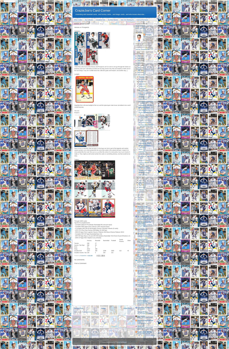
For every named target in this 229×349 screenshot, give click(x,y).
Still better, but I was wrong (146, 97)
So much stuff (141, 309)
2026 (139, 56)
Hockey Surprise (143, 90)
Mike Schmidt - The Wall (143, 333)
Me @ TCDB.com (140, 26)
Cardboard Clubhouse (144, 296)
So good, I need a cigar (145, 120)
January (141, 192)
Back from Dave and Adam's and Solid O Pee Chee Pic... (147, 126)
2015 (139, 199)
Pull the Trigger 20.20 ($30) (144, 313)
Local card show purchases (144, 208)
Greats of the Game (144, 154)
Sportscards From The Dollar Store (144, 222)
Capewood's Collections (144, 332)
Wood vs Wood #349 (142, 213)
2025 (139, 58)
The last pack (142, 88)
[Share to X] (101, 256)
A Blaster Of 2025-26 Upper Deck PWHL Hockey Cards (144, 218)
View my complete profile (143, 49)
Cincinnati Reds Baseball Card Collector (145, 265)
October (141, 81)
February (141, 189)
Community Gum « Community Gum (143, 301)
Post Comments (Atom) (88, 312)
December (142, 77)
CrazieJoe (148, 34)
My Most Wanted (113, 20)
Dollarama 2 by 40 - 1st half (146, 132)
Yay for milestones (142, 230)
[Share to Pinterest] (104, 256)
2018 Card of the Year (143, 323)
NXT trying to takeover (145, 122)
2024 (139, 60)
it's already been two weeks (144, 282)
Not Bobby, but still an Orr (146, 105)
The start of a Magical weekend (145, 146)
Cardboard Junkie (142, 270)
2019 (139, 72)
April (140, 185)
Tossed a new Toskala (145, 170)
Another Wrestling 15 (144, 134)
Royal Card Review (143, 260)
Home (103, 308)
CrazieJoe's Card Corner (92, 10)
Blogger (124, 342)
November (142, 79)
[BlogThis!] (99, 256)
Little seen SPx (143, 175)
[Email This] (97, 256)
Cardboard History (143, 245)
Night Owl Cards (142, 229)
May (140, 182)
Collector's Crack (142, 276)
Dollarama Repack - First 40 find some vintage (146, 167)
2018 (139, 75)
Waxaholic (140, 326)
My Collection (89, 20)
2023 (139, 63)
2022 (139, 65)
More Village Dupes (144, 107)
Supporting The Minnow (144, 307)
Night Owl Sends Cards (143, 297)
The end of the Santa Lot (146, 137)
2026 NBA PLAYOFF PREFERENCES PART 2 (144, 272)
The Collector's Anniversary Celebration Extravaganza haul (145, 235)
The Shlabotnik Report (144, 216)
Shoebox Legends (143, 289)
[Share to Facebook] (102, 256)
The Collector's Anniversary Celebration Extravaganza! (144, 241)
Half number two (143, 130)
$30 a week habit (142, 280)
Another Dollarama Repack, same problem (146, 117)
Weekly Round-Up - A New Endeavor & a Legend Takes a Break (145, 292)
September (142, 84)
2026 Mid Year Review (143, 262)
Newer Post (78, 308)
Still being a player (144, 172)
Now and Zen (141, 316)
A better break (143, 99)
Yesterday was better (144, 143)
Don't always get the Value (146, 110)
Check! (140, 149)
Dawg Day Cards (142, 206)
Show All (153, 335)
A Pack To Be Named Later (145, 249)
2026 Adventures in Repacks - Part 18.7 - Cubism (145, 225)
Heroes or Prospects (144, 160)
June (140, 180)
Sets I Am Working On (127, 20)
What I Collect (78, 20)
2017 (139, 195)
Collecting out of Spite (143, 277)
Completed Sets (100, 20)
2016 (139, 197)
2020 (139, 70)
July (140, 178)
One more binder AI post (143, 267)
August (141, 86)
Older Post (127, 308)
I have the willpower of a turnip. (145, 246)
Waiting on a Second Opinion (144, 317)
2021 (139, 67)
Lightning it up (143, 151)
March (141, 187)
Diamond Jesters (142, 239)
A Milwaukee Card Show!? (144, 286)
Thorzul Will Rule (142, 312)
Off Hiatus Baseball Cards (145, 285)
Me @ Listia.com (140, 28)
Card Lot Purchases (142, 20)
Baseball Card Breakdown (145, 233)
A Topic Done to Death (143, 258)
